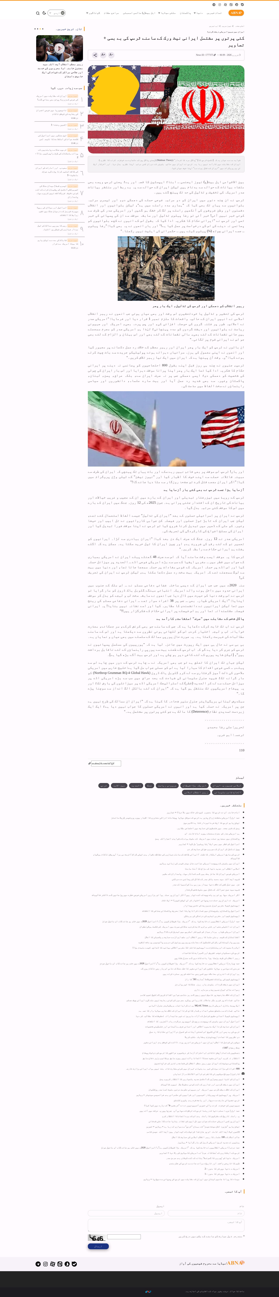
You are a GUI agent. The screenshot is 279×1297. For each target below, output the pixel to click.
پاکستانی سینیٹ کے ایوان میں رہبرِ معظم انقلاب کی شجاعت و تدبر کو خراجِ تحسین (197, 1063)
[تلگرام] (38, 1264)
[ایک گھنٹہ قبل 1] (59, 48)
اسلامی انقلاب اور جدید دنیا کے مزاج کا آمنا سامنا (212, 868)
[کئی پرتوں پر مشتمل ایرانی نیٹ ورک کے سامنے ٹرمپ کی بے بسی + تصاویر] (166, 109)
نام (242, 1206)
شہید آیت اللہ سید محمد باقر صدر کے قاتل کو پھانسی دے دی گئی (206, 879)
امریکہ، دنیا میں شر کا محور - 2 (222, 1168)
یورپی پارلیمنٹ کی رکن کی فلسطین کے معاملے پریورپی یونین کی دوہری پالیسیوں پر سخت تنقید (189, 942)
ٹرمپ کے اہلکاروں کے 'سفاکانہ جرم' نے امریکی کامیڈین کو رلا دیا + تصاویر (199, 1153)
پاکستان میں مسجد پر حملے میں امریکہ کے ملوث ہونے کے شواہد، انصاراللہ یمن (197, 838)
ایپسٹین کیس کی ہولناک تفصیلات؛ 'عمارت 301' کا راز (212, 979)
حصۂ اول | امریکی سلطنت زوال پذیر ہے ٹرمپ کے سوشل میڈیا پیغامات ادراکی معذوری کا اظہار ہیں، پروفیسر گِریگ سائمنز (175, 817)
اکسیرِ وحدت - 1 (64, 124)
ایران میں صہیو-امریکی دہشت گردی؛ (225, 32)
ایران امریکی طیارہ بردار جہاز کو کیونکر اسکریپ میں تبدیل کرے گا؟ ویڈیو (198, 932)
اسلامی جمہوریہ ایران (227, 785)
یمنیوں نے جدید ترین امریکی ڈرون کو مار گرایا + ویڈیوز (209, 1142)
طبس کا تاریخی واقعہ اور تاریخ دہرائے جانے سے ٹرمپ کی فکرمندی (204, 1163)
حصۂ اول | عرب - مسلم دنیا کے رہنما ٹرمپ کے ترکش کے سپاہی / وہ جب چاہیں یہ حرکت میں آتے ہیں (190, 1110)
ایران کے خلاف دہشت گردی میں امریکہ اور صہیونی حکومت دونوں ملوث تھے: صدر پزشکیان (194, 1089)
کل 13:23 (74, 248)
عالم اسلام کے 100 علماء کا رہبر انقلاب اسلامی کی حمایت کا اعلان (206, 1137)
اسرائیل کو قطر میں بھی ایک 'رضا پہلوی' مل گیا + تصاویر (209, 844)
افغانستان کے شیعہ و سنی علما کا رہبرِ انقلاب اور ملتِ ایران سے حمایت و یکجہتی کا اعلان (192, 937)
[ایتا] (59, 1264)
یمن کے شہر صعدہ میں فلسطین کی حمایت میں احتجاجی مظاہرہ (208, 828)
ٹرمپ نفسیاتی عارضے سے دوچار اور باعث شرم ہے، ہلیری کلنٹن (207, 1100)
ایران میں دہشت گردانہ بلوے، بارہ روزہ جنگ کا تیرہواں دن (207, 984)
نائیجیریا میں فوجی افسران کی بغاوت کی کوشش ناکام (57, 112)
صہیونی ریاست (167, 785)
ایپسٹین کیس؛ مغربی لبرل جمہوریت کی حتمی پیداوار (211, 905)
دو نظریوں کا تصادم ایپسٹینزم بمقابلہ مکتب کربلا (212, 1037)
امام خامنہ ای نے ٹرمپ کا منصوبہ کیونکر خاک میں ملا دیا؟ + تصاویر (203, 812)
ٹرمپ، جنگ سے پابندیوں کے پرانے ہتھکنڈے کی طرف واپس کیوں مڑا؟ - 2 (56, 153)
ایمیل (160, 1206)
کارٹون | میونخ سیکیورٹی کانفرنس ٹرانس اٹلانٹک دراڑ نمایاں (206, 1074)
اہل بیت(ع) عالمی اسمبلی (139, 12)
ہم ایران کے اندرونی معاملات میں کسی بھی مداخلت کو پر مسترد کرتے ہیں (201, 974)
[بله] (74, 1264)
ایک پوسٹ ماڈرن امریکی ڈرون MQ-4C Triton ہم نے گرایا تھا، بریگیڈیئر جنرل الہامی (194, 1005)
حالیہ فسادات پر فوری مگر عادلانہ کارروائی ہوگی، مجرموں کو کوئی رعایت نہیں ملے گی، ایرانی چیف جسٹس (183, 1000)
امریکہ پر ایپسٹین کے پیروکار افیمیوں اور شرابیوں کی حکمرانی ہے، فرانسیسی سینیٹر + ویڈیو (188, 1095)
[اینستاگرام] (45, 1264)
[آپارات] (52, 1264)
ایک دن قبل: (73, 104)
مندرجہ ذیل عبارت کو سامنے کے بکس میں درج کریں (211, 1236)
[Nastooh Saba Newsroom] (148, 1291)
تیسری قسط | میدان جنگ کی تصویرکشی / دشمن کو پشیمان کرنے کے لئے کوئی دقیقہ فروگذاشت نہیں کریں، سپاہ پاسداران (57, 191)
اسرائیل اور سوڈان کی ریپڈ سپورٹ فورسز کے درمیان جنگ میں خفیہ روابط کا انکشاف (57, 211)
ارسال (98, 1246)
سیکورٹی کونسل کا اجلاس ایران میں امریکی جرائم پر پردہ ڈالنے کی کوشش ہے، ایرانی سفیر (191, 1042)
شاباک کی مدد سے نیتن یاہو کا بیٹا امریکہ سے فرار (57, 242)
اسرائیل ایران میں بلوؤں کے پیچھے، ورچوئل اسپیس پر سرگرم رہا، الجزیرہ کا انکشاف (193, 1021)
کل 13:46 (74, 143)
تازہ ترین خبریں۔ (69, 29)
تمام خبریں (214, 12)
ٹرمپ (104, 785)
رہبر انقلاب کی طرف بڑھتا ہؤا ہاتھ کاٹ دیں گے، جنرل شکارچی (207, 958)
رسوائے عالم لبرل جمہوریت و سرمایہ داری (217, 989)
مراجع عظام (111, 12)
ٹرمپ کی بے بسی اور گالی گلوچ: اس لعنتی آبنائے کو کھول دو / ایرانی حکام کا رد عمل (194, 1032)
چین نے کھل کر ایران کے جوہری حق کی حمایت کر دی (213, 849)
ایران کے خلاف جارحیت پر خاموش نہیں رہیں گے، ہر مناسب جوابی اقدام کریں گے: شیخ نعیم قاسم (190, 995)
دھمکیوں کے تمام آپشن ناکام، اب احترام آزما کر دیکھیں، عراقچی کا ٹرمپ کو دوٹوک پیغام (191, 1053)
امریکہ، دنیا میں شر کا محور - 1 (222, 1174)
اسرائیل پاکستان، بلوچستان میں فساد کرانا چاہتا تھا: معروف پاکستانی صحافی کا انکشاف (191, 911)
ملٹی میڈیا (168, 12)
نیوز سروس (227, 26)
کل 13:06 (74, 118)
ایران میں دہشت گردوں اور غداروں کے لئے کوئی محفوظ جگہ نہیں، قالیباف (200, 1084)
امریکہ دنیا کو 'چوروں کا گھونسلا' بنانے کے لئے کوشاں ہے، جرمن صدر (203, 1158)
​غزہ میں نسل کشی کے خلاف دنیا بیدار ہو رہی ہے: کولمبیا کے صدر (206, 884)
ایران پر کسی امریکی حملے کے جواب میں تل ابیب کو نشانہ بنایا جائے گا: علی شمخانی (194, 1121)
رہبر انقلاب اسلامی (196, 792)
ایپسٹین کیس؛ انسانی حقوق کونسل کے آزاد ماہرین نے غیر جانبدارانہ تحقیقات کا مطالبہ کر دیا (188, 1016)
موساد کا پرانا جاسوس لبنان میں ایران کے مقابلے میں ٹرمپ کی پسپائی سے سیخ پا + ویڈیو (191, 1179)
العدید (136, 785)
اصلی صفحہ (239, 26)
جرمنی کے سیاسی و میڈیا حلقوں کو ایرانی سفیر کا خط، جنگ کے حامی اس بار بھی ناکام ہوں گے (190, 968)
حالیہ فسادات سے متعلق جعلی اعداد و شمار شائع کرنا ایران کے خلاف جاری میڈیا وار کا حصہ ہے (189, 1010)
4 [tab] (35, 28)
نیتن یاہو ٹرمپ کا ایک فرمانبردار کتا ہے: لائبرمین (211, 823)
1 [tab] (42, 28)
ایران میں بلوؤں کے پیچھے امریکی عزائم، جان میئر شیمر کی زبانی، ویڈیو (200, 863)
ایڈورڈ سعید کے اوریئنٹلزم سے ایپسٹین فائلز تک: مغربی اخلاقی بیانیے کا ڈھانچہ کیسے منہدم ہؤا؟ (186, 947)
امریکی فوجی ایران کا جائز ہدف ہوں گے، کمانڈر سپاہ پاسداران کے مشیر (201, 874)
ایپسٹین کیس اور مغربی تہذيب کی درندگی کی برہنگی (212, 916)
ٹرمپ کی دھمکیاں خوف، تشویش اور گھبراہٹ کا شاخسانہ (210, 953)
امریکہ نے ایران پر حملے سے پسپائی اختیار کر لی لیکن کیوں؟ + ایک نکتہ (200, 900)
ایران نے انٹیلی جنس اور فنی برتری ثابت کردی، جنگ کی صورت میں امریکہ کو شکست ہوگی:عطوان (190, 926)
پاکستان (185, 12)
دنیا (199, 12)
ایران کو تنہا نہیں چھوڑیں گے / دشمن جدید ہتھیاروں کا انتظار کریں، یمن (200, 1079)
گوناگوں (94, 12)
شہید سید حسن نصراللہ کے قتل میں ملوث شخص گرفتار (212, 889)
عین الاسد (119, 785)
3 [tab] (37, 28)
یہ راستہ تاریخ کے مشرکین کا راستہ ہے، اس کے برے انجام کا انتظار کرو (201, 1116)
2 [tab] (40, 28)
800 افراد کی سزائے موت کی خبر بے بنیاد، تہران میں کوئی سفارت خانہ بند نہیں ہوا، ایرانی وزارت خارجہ (183, 1068)
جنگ (149, 785)
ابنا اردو (235, 12)
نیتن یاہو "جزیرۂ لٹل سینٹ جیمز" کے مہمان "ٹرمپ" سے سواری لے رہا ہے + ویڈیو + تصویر (193, 1126)
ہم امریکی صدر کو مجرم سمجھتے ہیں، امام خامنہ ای (212, 833)
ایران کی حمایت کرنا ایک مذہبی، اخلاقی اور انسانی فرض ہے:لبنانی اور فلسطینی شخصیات (192, 1026)
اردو (57, 13)
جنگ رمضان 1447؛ (231, 1047)
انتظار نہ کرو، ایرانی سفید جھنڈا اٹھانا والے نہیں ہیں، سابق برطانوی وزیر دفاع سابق (191, 1058)
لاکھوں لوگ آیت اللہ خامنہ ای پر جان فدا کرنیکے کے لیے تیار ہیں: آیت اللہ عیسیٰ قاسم (193, 1131)
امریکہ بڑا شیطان (195, 785)
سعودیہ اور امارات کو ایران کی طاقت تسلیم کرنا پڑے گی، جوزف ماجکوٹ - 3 (57, 171)
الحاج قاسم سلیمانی (227, 792)
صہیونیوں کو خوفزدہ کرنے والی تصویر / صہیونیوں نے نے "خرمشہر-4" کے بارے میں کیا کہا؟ (192, 1105)
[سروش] (67, 1264)
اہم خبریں (214, 26)
